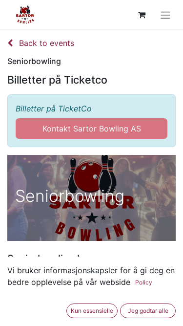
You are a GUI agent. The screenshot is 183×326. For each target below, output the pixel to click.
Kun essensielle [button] (92, 310)
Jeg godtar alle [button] (148, 310)
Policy (143, 282)
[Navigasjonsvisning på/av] (165, 14)
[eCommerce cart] (141, 14)
